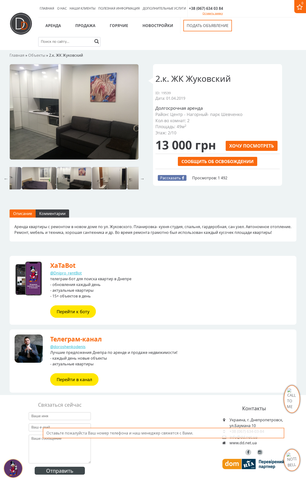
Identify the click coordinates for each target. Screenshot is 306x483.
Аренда (53, 25)
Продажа (85, 25)
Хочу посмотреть (251, 146)
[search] (96, 42)
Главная (47, 8)
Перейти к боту (73, 311)
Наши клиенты (82, 8)
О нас (62, 8)
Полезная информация (119, 8)
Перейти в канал (74, 379)
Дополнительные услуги (164, 8)
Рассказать (171, 178)
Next (142, 178)
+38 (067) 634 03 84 (206, 8)
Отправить (59, 470)
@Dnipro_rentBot (66, 273)
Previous (6, 178)
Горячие (119, 25)
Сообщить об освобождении (217, 161)
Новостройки (157, 25)
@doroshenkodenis (68, 346)
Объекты (36, 55)
